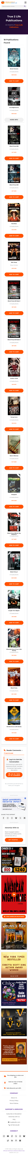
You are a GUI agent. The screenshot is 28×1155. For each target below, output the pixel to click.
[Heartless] (14, 213)
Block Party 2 (14, 572)
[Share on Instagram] (7, 818)
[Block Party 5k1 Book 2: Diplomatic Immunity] (14, 329)
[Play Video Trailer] (14, 894)
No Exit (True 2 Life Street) (14, 726)
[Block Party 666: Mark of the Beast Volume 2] (14, 174)
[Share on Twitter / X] (20, 818)
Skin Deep (14, 262)
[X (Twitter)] (16, 1136)
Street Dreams (14, 68)
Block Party (14, 688)
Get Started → (14, 840)
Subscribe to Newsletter (14, 1114)
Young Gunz (14, 417)
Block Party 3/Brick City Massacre (14, 534)
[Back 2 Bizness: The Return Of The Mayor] (14, 445)
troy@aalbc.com (14, 1122)
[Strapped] (14, 483)
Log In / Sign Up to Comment (14, 774)
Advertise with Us (14, 1116)
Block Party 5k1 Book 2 (14, 339)
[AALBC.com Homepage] (9, 2)
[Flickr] (20, 1140)
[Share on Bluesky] (16, 818)
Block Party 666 (14, 146)
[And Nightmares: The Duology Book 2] (14, 96)
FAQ (14, 1119)
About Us (14, 1098)
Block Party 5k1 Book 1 (14, 301)
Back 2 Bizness (14, 455)
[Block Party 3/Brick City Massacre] (14, 522)
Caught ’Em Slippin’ (14, 610)
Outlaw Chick (14, 378)
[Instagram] (3, 1136)
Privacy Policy (14, 1100)
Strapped (14, 494)
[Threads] (20, 1136)
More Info (14, 119)
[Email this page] (24, 818)
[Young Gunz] (14, 406)
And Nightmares (14, 107)
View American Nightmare (15, 916)
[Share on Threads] (12, 818)
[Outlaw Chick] (14, 367)
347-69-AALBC (15, 1125)
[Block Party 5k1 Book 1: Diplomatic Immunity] (14, 290)
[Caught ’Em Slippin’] (14, 599)
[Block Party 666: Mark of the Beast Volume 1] (14, 135)
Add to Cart (14, 81)
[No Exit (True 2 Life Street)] (14, 716)
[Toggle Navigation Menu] (25, 2)
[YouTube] (7, 1136)
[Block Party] (14, 677)
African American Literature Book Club (13, 1150)
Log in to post (9, 753)
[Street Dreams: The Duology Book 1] (14, 58)
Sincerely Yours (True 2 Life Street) (14, 650)
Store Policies (14, 1103)
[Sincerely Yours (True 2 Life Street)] (14, 638)
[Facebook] (12, 1136)
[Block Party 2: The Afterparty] (14, 561)
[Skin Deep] (14, 251)
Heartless (14, 223)
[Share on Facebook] (3, 818)
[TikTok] (7, 1140)
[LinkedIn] (12, 1140)
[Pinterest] (16, 1140)
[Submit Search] (24, 6)
